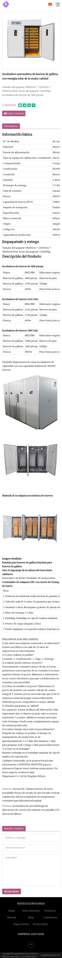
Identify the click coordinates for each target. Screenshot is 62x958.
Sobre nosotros (31, 910)
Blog (31, 917)
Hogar (11, 910)
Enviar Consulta (15, 113)
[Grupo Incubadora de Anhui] (5, 4)
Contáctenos (50, 917)
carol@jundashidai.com (50, 955)
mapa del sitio (21, 924)
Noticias (11, 917)
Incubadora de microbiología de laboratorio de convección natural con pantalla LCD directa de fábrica (30, 809)
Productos (50, 910)
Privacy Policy (40, 924)
